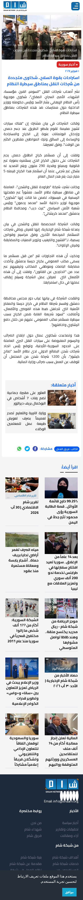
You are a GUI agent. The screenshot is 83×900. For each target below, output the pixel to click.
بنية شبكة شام (31, 857)
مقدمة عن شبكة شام (26, 863)
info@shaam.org (66, 801)
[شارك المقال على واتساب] (19, 449)
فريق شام (34, 835)
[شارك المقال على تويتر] (27, 449)
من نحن (36, 822)
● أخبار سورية (68, 64)
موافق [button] (69, 892)
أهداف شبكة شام (65, 857)
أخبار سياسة (70, 822)
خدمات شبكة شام (66, 863)
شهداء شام (33, 829)
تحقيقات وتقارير (67, 829)
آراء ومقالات (69, 835)
